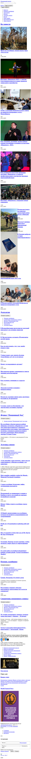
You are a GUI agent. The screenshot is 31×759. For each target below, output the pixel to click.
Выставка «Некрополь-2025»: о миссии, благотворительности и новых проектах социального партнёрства (14, 81)
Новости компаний (8, 649)
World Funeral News (7, 688)
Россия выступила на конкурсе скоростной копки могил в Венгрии (23, 212)
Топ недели (4, 671)
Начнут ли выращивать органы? (11, 364)
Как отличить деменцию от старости (13, 380)
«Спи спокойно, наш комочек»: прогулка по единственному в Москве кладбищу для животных (15, 462)
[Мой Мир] (6, 639)
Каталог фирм (7, 654)
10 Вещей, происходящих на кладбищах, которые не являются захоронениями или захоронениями (14, 514)
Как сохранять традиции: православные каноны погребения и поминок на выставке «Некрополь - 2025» (15, 143)
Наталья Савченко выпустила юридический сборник (24, 224)
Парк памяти (7, 18)
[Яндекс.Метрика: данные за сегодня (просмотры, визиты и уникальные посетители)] (4, 754)
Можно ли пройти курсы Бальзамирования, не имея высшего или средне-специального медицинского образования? (14, 683)
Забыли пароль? (5, 751)
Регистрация (23, 742)
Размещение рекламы (9, 731)
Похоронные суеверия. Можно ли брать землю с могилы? (15, 680)
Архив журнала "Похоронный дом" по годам (15, 421)
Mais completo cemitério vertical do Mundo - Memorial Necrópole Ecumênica (14, 476)
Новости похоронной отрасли (11, 648)
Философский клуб (9, 19)
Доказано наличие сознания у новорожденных (10, 388)
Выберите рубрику (5, 315)
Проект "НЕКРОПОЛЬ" (10, 656)
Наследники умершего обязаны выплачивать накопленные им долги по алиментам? (14, 589)
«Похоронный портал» (6, 725)
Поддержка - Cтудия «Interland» (9, 726)
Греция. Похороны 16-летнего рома (12, 577)
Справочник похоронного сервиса (13, 319)
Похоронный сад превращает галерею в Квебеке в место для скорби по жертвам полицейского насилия (14, 495)
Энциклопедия (7, 652)
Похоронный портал (6, 1)
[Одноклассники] (4, 639)
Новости (6, 10)
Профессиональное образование (12, 650)
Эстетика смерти (8, 15)
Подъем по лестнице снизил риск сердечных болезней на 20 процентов (15, 397)
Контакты (6, 733)
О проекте (6, 730)
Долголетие (7, 12)
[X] (8, 639)
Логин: (3, 742)
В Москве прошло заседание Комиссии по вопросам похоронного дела (14, 303)
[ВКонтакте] (1, 639)
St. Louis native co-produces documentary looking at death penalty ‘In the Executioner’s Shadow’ (15, 552)
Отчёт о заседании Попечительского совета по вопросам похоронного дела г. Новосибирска (15, 112)
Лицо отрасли (7, 21)
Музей (5, 16)
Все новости (5, 24)
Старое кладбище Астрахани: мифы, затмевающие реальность (13, 485)
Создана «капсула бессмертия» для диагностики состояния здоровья (12, 406)
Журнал (6, 14)
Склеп (2, 685)
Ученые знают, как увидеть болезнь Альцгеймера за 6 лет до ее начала (12, 356)
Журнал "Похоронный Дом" (11, 321)
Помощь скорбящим (9, 11)
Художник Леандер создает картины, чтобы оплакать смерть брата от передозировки (15, 542)
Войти (2, 5)
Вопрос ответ (5, 677)
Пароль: (4, 746)
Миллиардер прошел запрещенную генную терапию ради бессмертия (15, 372)
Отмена (17, 751)
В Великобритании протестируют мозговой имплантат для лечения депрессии (15, 329)
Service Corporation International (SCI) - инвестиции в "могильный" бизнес (13, 628)
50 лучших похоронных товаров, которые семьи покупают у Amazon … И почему (14, 615)
